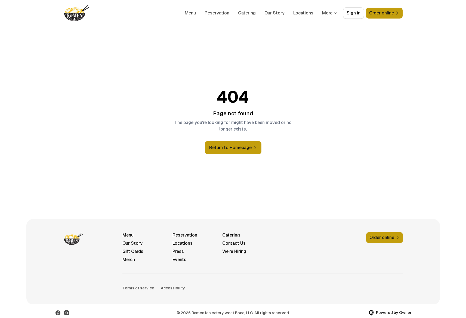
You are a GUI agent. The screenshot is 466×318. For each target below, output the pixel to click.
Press (178, 251)
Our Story (274, 13)
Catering (247, 13)
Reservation (217, 13)
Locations (303, 13)
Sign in (353, 13)
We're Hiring (234, 251)
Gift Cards (132, 251)
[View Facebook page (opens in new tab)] (58, 313)
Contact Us (234, 243)
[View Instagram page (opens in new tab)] (66, 313)
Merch (128, 259)
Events (179, 259)
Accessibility (173, 288)
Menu (190, 13)
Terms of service (138, 288)
